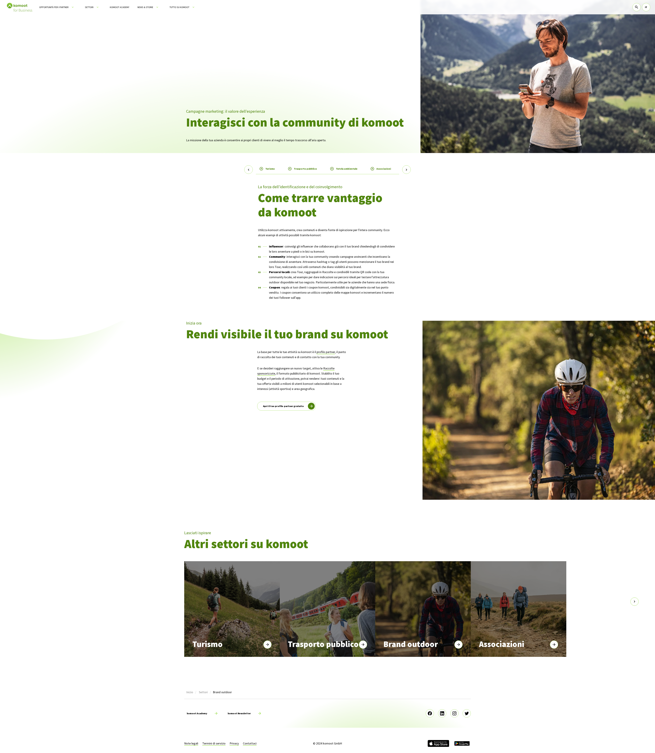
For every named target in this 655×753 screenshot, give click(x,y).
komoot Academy (119, 7)
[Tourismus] (267, 644)
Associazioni (383, 168)
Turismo (270, 168)
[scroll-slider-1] (634, 602)
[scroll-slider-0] (20, 602)
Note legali (191, 743)
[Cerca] (636, 7)
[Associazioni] (554, 644)
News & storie (145, 7)
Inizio (189, 692)
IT (646, 7)
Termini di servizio (213, 743)
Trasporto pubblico (305, 168)
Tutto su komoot (179, 7)
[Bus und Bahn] (363, 644)
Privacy (234, 743)
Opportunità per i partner (54, 7)
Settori (89, 7)
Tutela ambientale (346, 168)
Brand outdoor (410, 644)
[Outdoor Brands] (458, 644)
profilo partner (326, 352)
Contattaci (250, 743)
